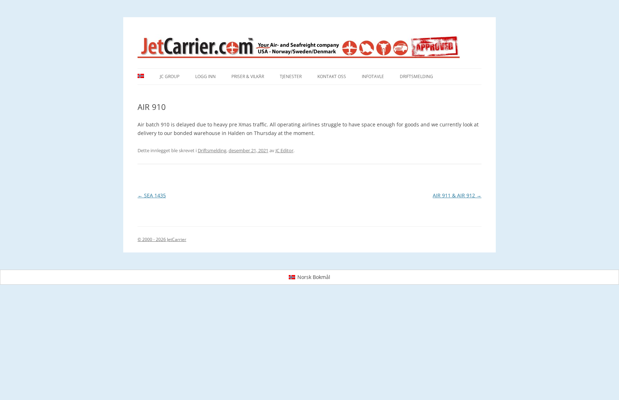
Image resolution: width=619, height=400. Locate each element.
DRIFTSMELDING (416, 76)
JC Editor (284, 150)
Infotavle (373, 76)
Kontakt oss (331, 76)
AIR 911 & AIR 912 (457, 195)
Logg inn (205, 76)
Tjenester (291, 76)
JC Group (169, 76)
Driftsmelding (212, 150)
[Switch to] (141, 77)
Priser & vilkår (247, 76)
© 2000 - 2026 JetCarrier (162, 239)
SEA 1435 (152, 195)
